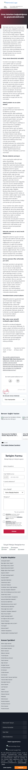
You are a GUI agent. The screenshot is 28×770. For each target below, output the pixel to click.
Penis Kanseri (4, 706)
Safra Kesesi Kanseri (6, 648)
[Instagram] (14, 547)
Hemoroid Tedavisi (6, 584)
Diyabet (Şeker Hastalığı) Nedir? (9, 633)
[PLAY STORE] (13, 749)
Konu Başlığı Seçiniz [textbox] (12, 492)
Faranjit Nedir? (5, 577)
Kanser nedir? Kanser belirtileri (9, 677)
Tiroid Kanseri (4, 655)
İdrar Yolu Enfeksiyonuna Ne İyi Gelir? (11, 592)
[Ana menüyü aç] (2, 2)
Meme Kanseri (5, 691)
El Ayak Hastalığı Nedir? (7, 575)
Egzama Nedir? (5, 572)
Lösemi (3, 689)
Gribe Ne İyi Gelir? (5, 582)
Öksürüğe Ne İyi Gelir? (7, 609)
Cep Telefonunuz (9, 475)
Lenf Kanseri (4, 686)
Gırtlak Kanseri (5, 672)
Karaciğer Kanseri (5, 682)
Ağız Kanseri (4, 662)
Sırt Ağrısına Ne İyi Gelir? (7, 618)
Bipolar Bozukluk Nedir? (7, 568)
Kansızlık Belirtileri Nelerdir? (8, 599)
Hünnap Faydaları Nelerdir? (8, 589)
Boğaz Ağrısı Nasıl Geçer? (8, 570)
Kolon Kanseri (4, 684)
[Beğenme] (18, 381)
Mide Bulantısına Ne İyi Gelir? (9, 604)
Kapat (3, 764)
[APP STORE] (14, 746)
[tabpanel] (11, 428)
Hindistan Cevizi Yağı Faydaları (9, 587)
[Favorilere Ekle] (6, 391)
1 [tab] (2, 442)
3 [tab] (6, 442)
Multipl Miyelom (5, 701)
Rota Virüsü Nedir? (6, 613)
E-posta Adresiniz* (9, 481)
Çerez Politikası (22, 762)
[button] (25, 3)
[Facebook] (5, 547)
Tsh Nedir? (4, 625)
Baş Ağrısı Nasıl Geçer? (7, 563)
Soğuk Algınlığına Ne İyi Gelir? (9, 623)
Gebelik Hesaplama (6, 630)
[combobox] (14, 399)
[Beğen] (10, 381)
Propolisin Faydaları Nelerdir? (8, 611)
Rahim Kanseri (5, 650)
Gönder (14, 531)
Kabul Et (20, 767)
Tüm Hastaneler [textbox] (10, 399)
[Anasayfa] (1, 6)
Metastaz (3, 696)
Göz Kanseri (4, 674)
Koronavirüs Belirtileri (6, 601)
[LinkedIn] (21, 549)
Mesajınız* (7, 497)
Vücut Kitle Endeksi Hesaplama (9, 597)
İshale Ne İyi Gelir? (6, 594)
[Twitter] (4, 549)
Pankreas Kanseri (5, 703)
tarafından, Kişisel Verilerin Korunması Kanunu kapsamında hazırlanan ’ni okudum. (14, 516)
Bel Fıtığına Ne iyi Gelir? (7, 565)
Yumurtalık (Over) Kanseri (7, 646)
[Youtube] (12, 549)
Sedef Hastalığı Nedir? (7, 616)
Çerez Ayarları (7, 767)
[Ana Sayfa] (10, 3)
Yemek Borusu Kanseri (7, 658)
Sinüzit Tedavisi (5, 621)
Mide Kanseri (4, 699)
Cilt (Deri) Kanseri (5, 667)
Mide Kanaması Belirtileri (7, 606)
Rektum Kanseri (5, 653)
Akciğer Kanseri (5, 665)
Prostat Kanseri (5, 708)
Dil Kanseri (4, 670)
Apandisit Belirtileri (6, 580)
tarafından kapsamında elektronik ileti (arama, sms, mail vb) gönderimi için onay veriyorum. (14, 523)
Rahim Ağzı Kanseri (6, 643)
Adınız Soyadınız (9, 466)
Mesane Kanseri (5, 694)
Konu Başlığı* (11, 491)
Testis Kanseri (4, 660)
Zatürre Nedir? (5, 628)
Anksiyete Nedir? (5, 560)
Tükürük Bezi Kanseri (6, 679)
